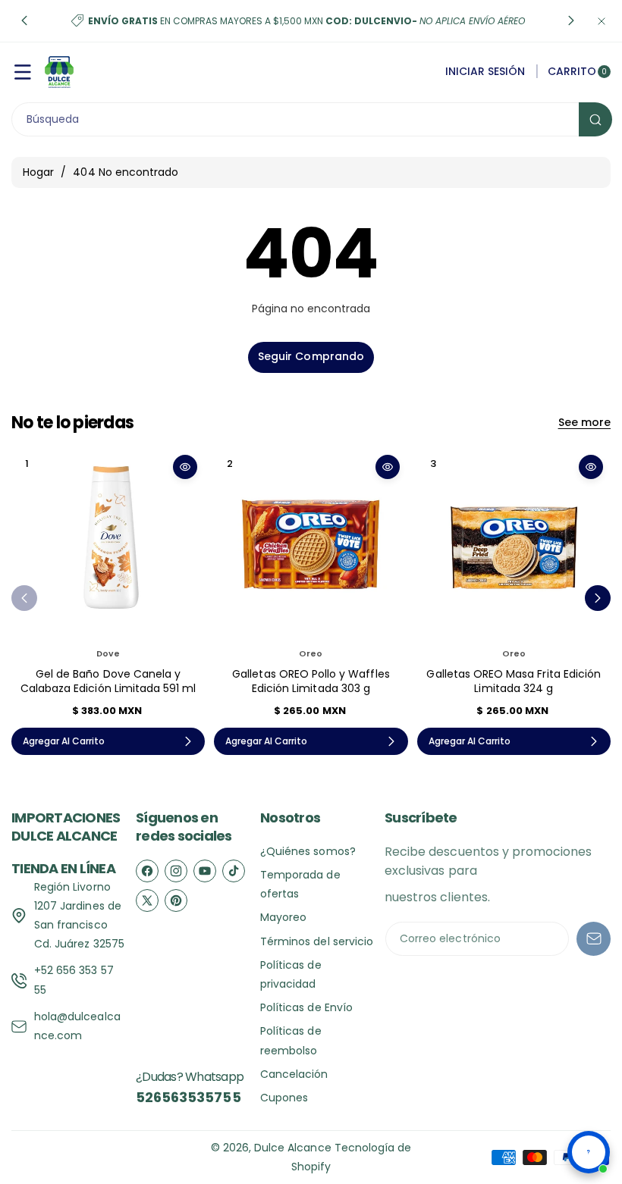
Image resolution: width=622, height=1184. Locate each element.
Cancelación (294, 1074)
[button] (24, 21)
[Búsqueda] (595, 119)
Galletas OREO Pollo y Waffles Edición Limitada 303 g (310, 681)
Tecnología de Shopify (351, 1157)
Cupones (284, 1097)
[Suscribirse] (593, 939)
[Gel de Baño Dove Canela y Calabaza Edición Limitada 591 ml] (108, 544)
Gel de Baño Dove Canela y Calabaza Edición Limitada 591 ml (108, 681)
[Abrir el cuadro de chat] (588, 1152)
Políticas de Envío (306, 1007)
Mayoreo (283, 917)
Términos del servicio (316, 941)
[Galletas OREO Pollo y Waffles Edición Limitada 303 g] (310, 544)
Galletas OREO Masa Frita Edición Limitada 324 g (513, 681)
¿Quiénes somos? (308, 851)
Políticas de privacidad (291, 974)
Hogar (38, 172)
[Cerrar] (601, 21)
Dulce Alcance (292, 1147)
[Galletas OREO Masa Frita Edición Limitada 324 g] (514, 544)
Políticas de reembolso (291, 1040)
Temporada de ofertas (300, 884)
